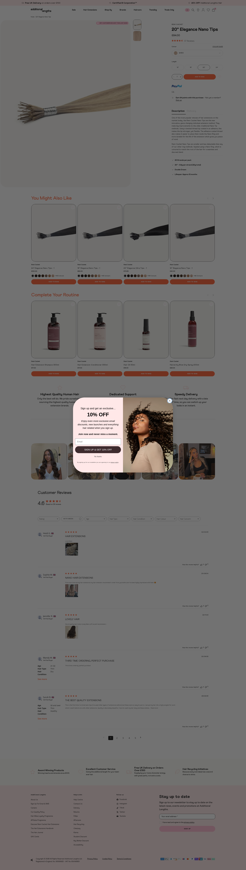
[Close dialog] (169, 401)
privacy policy (115, 462)
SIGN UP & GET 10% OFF (98, 449)
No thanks (98, 456)
